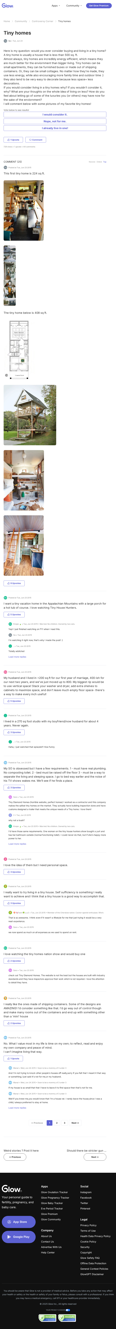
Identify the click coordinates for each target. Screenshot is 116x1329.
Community (21, 21)
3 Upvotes (15, 732)
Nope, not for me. (55, 121)
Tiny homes (64, 21)
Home (7, 21)
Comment (37, 139)
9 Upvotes (15, 583)
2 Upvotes (15, 961)
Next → (75, 1123)
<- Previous (15, 1157)
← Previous (37, 1123)
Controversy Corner (42, 21)
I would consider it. (55, 114)
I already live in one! (55, 128)
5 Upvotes (15, 614)
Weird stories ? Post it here (21, 1150)
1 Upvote (14, 139)
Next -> (95, 1157)
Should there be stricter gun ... (86, 1150)
